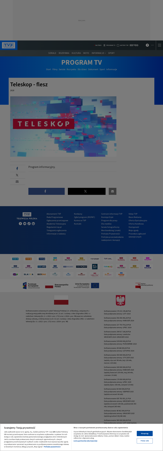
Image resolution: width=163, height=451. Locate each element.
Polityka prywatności (52, 447)
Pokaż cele (145, 441)
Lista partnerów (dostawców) (85, 441)
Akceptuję (144, 433)
